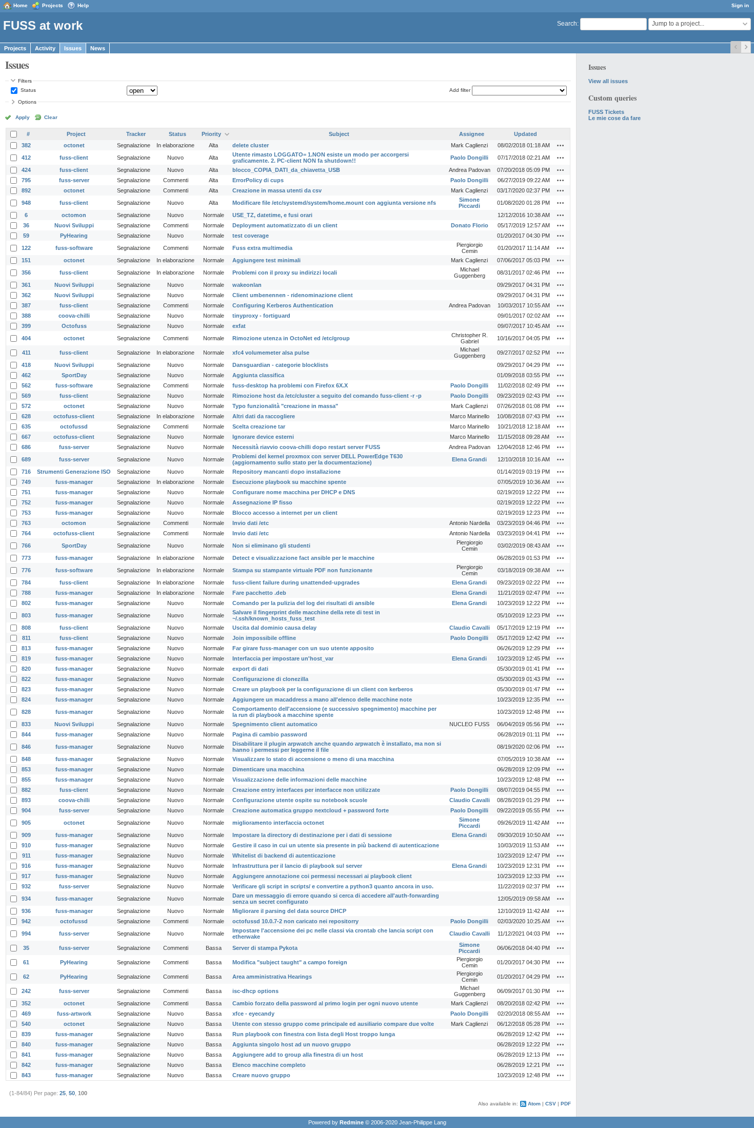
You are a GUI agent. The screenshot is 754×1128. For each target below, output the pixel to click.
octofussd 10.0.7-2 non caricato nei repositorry (295, 921)
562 (26, 385)
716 (26, 472)
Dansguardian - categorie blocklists (280, 365)
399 (26, 326)
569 (26, 396)
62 (26, 977)
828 (26, 712)
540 (26, 1024)
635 (26, 426)
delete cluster (250, 145)
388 (26, 316)
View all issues (608, 81)
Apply (22, 117)
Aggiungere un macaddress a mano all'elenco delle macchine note (322, 699)
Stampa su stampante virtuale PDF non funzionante (302, 570)
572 (26, 406)
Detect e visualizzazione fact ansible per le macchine (303, 558)
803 (26, 615)
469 (26, 1013)
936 (26, 911)
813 (26, 648)
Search (567, 23)
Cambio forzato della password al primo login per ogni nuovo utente (325, 1003)
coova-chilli (74, 316)
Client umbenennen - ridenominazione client (292, 295)
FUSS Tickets (606, 112)
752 (26, 502)
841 (26, 1055)
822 (26, 679)
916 (26, 866)
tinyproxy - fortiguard (261, 316)
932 (26, 886)
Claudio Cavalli (469, 628)
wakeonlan (247, 285)
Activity (45, 48)
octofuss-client (73, 416)
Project (76, 134)
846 (26, 747)
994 (26, 933)
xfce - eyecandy (253, 1013)
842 (26, 1065)
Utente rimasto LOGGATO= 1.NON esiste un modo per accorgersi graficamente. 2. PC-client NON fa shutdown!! (320, 157)
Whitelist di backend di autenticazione (283, 855)
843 (26, 1075)
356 (26, 272)
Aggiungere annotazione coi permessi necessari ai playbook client (322, 876)
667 (26, 437)
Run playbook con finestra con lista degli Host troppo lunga (313, 1034)
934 (26, 899)
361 (26, 285)
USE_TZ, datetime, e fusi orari (272, 215)
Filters (25, 81)
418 (26, 365)
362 (26, 295)
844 (26, 734)
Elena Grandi (469, 459)
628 (26, 416)
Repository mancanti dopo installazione (286, 472)
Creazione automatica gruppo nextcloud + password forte (310, 810)
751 (26, 492)
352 (26, 1003)
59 (26, 235)
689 (26, 459)
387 (26, 305)
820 (26, 669)
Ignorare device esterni (263, 437)
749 (26, 482)
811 (26, 638)
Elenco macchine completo (269, 1065)
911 (26, 855)
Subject (339, 134)
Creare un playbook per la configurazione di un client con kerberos (322, 689)
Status (27, 90)
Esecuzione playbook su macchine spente (289, 482)
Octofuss (74, 326)
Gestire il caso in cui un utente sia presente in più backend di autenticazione (335, 845)
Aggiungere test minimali (266, 260)
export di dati (250, 669)
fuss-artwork (74, 1013)
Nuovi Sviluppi (74, 225)
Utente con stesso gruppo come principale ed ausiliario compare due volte (333, 1024)
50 (72, 1093)
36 (26, 225)
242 (26, 991)
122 (26, 248)
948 (26, 203)
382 (26, 145)
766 (26, 545)
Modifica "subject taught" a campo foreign (289, 962)
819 (26, 658)
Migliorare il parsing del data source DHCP (289, 911)
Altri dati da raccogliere (263, 416)
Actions (561, 145)
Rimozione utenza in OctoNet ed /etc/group (291, 338)
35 (26, 948)
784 (26, 582)
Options (27, 102)
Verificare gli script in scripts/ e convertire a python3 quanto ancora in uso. (332, 886)
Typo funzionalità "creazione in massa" (285, 406)
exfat (239, 326)
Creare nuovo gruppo (261, 1075)
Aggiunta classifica (258, 375)
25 (62, 1093)
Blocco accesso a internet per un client (285, 513)
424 (26, 170)
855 (26, 779)
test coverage (250, 235)
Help (83, 5)
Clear (50, 117)
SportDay (74, 375)
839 (26, 1034)
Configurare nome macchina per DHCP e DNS (293, 492)
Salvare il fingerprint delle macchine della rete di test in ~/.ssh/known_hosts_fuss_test (306, 615)
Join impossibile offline (264, 638)
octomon (74, 215)
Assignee (471, 134)
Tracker (136, 134)
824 (26, 699)
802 (26, 603)
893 (26, 800)
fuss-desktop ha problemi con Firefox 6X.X (290, 385)
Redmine (352, 1122)
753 (26, 513)
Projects (52, 5)
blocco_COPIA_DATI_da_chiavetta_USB (286, 170)
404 (26, 338)
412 (26, 157)
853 (26, 769)
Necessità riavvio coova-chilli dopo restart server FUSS (306, 447)
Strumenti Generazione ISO (74, 472)
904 (26, 810)
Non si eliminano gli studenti (271, 545)
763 (26, 523)
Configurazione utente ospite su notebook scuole (299, 800)
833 (26, 724)
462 (26, 375)
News (97, 48)
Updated (525, 134)
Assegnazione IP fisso (262, 502)
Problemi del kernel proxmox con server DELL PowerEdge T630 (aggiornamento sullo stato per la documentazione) (317, 459)
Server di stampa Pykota (264, 948)
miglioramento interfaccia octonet (278, 823)
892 (26, 190)
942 (26, 921)
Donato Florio (469, 225)
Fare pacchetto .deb (259, 593)
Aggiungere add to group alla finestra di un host (297, 1055)
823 (26, 689)
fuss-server (74, 180)
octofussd (74, 426)
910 (26, 845)
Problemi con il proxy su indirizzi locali (284, 272)
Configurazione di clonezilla (270, 679)
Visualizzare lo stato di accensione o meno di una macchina (313, 759)
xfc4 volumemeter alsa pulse (270, 352)
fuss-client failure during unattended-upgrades (296, 582)
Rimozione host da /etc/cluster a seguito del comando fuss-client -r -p (327, 396)
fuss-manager (74, 482)
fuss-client (73, 157)
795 (26, 180)
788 (26, 593)
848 (26, 759)
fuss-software (74, 248)
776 (26, 570)
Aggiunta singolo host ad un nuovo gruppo (291, 1044)
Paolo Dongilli (469, 157)
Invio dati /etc (250, 523)
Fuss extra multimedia (262, 248)
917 (26, 876)
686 (26, 447)
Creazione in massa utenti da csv (277, 190)
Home (20, 5)
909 (26, 835)
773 (26, 558)
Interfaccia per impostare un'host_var (282, 658)
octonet (74, 145)
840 (26, 1044)
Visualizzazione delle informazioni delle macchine (299, 779)
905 (26, 823)
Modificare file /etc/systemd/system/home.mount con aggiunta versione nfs (334, 203)
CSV (550, 1103)
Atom (534, 1103)
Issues (73, 48)
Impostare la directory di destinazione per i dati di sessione (312, 835)
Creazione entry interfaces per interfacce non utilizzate (306, 790)
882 (26, 790)
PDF (566, 1103)
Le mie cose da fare (614, 118)
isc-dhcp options (255, 991)
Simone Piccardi (469, 203)
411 (26, 352)
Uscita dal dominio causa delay (274, 628)
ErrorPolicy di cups (258, 180)
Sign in (740, 5)
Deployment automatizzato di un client (285, 225)
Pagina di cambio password (269, 734)
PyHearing (74, 235)
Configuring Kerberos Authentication (282, 305)
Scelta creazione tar (258, 426)
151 (26, 260)
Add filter (459, 90)
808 (26, 628)
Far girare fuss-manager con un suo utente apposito (303, 648)
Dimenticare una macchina (268, 769)
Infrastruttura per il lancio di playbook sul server (297, 866)
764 (26, 533)
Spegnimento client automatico (275, 724)
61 (26, 962)
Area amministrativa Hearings (272, 977)
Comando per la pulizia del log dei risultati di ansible (303, 603)
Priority (211, 134)
